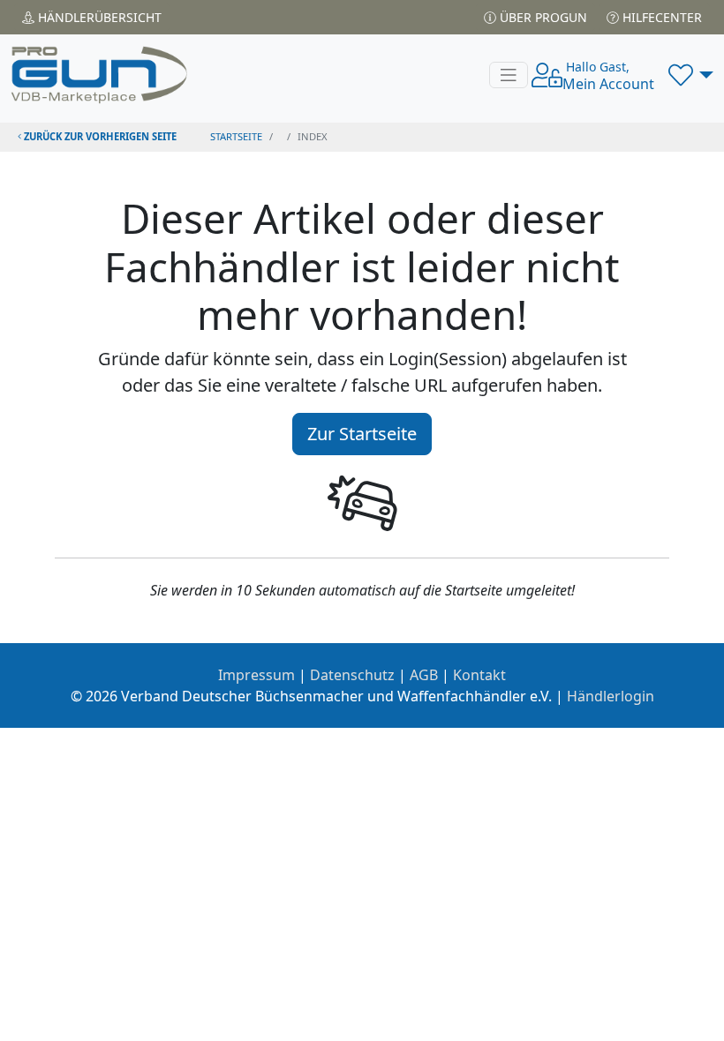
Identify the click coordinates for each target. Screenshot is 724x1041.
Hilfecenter (660, 17)
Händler (98, 17)
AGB (424, 675)
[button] (690, 75)
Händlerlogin (610, 696)
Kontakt (479, 675)
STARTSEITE (236, 136)
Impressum (256, 675)
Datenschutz (352, 675)
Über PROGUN (541, 17)
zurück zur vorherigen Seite (99, 136)
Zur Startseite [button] (362, 434)
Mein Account (608, 76)
